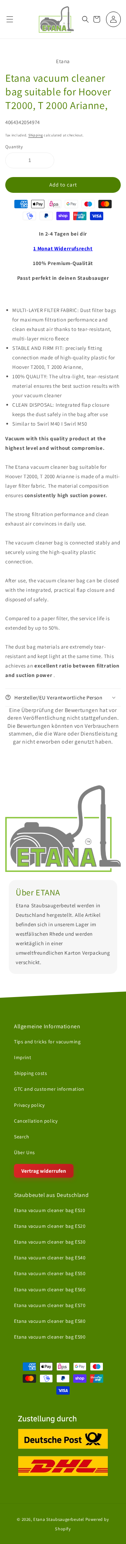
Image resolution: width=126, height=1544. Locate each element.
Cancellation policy (35, 1121)
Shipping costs (30, 1073)
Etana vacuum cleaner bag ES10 (49, 1210)
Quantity (14, 147)
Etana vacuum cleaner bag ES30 (49, 1242)
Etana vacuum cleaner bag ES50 (49, 1273)
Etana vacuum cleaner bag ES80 (49, 1321)
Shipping (35, 135)
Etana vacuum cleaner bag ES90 (49, 1337)
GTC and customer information (49, 1089)
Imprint (22, 1057)
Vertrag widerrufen (43, 1170)
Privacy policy (29, 1105)
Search (21, 1136)
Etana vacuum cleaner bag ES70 (49, 1305)
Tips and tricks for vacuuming (47, 1041)
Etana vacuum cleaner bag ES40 (49, 1257)
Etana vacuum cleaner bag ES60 (49, 1289)
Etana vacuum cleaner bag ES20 (49, 1226)
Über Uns (24, 1152)
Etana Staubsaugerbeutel (58, 1519)
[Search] (85, 19)
